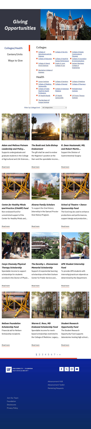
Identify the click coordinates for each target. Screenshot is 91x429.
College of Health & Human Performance (62, 60)
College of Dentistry (61, 81)
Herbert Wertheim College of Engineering (78, 66)
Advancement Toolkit (56, 385)
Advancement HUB (55, 381)
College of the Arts (61, 52)
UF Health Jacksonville (59, 97)
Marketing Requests (56, 388)
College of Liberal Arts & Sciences (44, 64)
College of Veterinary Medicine (62, 90)
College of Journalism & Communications (79, 60)
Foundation (11, 401)
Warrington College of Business (45, 71)
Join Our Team (12, 398)
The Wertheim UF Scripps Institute (44, 101)
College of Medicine (78, 81)
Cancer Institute (43, 81)
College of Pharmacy (79, 84)
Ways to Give (15, 60)
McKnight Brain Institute (77, 90)
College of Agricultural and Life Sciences (44, 54)
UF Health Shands (44, 95)
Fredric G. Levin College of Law (60, 64)
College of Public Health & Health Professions (43, 91)
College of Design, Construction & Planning (78, 54)
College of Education (45, 59)
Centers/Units (15, 54)
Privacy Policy (12, 408)
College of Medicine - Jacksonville (45, 85)
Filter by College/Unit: (32, 108)
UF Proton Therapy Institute (78, 97)
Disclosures (11, 404)
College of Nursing (61, 84)
